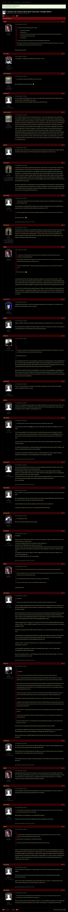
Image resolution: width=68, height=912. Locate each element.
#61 (62, 21)
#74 (62, 381)
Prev (3, 909)
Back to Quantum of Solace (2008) (60, 909)
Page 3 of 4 (8, 909)
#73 (62, 335)
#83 (62, 663)
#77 (62, 462)
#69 (62, 225)
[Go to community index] (3, 0)
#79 (62, 513)
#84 (62, 740)
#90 (62, 890)
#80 (62, 530)
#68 (62, 195)
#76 (62, 417)
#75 (62, 400)
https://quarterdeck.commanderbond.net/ (23, 7)
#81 (62, 563)
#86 (62, 785)
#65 (62, 112)
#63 (62, 73)
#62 (62, 53)
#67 (62, 162)
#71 (62, 299)
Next (17, 909)
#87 (62, 804)
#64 (62, 93)
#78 (62, 487)
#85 (62, 768)
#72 (62, 318)
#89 (62, 864)
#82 (62, 593)
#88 (62, 826)
